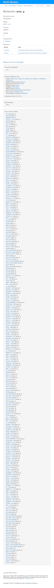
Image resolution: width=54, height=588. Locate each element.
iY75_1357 (9, 229)
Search (48, 5)
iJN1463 (8, 270)
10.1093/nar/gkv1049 (28, 578)
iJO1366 (8, 114)
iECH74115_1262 (11, 159)
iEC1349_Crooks (11, 252)
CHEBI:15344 (28, 79)
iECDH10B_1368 (11, 153)
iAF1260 (8, 115)
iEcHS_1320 (9, 160)
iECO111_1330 (10, 169)
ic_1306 (8, 135)
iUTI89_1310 (10, 216)
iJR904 (8, 221)
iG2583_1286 (10, 194)
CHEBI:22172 (35, 79)
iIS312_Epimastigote (12, 263)
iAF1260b (9, 236)
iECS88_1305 (10, 178)
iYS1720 (8, 408)
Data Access (20, 5)
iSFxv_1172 (9, 209)
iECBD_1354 (10, 146)
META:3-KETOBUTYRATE (16, 91)
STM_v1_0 (9, 374)
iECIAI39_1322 (10, 164)
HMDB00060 (24, 93)
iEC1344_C (9, 259)
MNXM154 (22, 82)
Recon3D (9, 243)
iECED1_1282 (10, 157)
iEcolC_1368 (10, 175)
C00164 (17, 85)
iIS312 (8, 264)
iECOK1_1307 (10, 173)
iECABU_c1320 (10, 142)
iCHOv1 (8, 238)
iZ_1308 (8, 220)
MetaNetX (13, 96)
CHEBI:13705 (21, 79)
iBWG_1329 (9, 132)
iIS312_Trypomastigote (12, 261)
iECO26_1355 (10, 171)
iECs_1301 (9, 180)
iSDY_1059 (9, 205)
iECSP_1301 (7, 24)
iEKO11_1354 (10, 191)
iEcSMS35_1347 (11, 185)
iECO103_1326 (10, 167)
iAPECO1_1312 (10, 119)
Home (6, 5)
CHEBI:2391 (43, 79)
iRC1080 (8, 227)
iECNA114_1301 (11, 166)
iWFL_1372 (9, 218)
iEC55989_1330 (11, 141)
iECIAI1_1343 (10, 162)
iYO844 (8, 230)
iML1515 (8, 239)
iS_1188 (8, 200)
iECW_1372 (9, 189)
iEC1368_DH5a (10, 257)
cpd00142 (17, 88)
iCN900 (8, 268)
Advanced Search (12, 5)
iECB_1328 (9, 144)
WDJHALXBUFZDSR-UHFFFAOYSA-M (21, 90)
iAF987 (8, 223)
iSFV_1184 (9, 207)
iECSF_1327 (10, 184)
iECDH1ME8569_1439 (12, 151)
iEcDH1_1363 (10, 150)
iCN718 (8, 255)
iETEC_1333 (10, 193)
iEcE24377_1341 (11, 155)
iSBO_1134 (9, 203)
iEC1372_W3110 (11, 254)
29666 (18, 83)
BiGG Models (10, 2)
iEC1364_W (9, 397)
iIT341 (8, 128)
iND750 (8, 121)
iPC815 (8, 123)
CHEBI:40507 (9, 80)
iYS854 (8, 248)
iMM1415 (9, 225)
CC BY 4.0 (19, 96)
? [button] (18, 66)
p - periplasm (7, 41)
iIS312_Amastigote (11, 266)
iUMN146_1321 (10, 212)
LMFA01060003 (15, 87)
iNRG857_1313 (10, 198)
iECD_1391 (9, 148)
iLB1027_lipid (10, 241)
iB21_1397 (9, 133)
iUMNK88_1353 (10, 214)
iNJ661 (8, 130)
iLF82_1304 (9, 196)
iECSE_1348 (10, 182)
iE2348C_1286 (10, 137)
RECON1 (9, 232)
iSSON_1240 (10, 211)
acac (7, 69)
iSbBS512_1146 (11, 202)
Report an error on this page (13, 62)
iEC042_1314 (10, 139)
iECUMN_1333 (10, 187)
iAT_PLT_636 (10, 234)
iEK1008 (8, 245)
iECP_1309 (9, 176)
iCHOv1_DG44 (10, 246)
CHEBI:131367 (13, 79)
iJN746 (8, 126)
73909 (22, 83)
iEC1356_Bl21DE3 (11, 250)
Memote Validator (28, 5)
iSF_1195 (9, 124)
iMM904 (8, 117)
